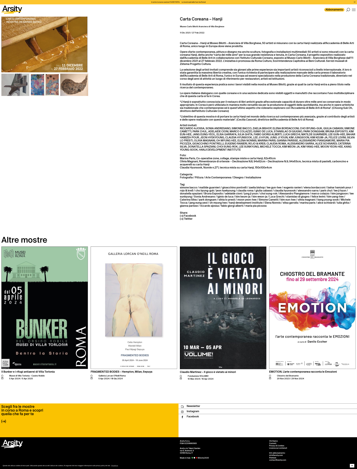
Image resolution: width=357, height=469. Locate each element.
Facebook (192, 416)
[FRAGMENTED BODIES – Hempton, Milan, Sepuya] (134, 308)
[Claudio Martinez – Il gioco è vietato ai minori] (223, 308)
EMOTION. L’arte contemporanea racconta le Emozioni (303, 371)
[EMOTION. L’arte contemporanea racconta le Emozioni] (312, 308)
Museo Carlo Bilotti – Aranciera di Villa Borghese (316, 58)
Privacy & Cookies (276, 446)
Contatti (272, 443)
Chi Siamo (273, 441)
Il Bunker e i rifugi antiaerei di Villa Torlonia (28, 371)
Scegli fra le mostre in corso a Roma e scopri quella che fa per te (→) (22, 414)
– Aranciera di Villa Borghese (244, 43)
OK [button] (352, 465)
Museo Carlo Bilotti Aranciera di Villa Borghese (202, 26)
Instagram (192, 411)
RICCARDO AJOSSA (192, 128)
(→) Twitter (186, 218)
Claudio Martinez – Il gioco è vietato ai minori (208, 372)
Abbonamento (334, 9)
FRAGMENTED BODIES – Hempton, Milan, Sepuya (121, 371)
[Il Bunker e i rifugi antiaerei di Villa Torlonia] (44, 308)
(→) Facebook (188, 215)
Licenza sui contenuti (278, 448)
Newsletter (193, 406)
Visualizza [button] (114, 465)
